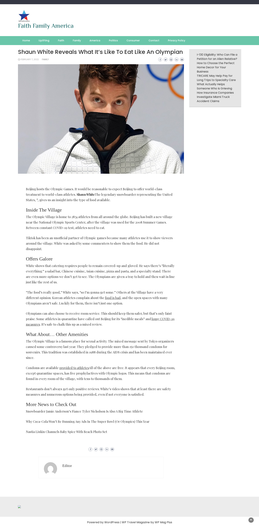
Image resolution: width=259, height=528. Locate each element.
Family (77, 40)
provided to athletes (74, 368)
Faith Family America (46, 25)
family (45, 59)
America (95, 40)
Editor (67, 466)
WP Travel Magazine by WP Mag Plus (147, 522)
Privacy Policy (176, 40)
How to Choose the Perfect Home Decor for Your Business (216, 67)
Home (26, 40)
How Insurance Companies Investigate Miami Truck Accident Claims (215, 97)
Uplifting (44, 40)
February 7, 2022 (30, 59)
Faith (61, 40)
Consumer (133, 40)
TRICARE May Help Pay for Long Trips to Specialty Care (216, 78)
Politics (113, 40)
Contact (154, 40)
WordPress (111, 522)
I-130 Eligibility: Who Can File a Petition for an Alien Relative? (217, 57)
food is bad (113, 298)
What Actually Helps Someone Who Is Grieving (214, 86)
